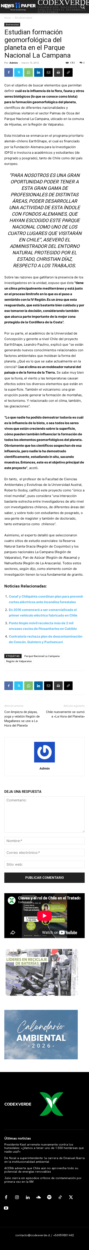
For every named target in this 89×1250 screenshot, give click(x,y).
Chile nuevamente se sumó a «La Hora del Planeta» (65, 714)
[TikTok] (60, 1197)
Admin (14, 62)
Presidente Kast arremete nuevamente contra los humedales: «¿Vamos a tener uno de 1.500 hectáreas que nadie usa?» (44, 1148)
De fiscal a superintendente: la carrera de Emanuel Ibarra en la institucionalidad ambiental (44, 1160)
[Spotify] (49, 1197)
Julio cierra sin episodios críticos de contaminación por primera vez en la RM (43, 1180)
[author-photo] (44, 762)
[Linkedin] (38, 72)
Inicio (7, 18)
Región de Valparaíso (19, 661)
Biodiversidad (23, 18)
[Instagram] (17, 1197)
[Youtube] (6, 1208)
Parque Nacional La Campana (42, 656)
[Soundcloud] (38, 1197)
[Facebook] (8, 72)
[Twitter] (18, 72)
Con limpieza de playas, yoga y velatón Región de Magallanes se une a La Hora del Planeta (22, 718)
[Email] (48, 72)
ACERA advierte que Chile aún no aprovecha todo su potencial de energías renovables (41, 1170)
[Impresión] (58, 72)
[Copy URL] (68, 72)
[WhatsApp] (28, 72)
